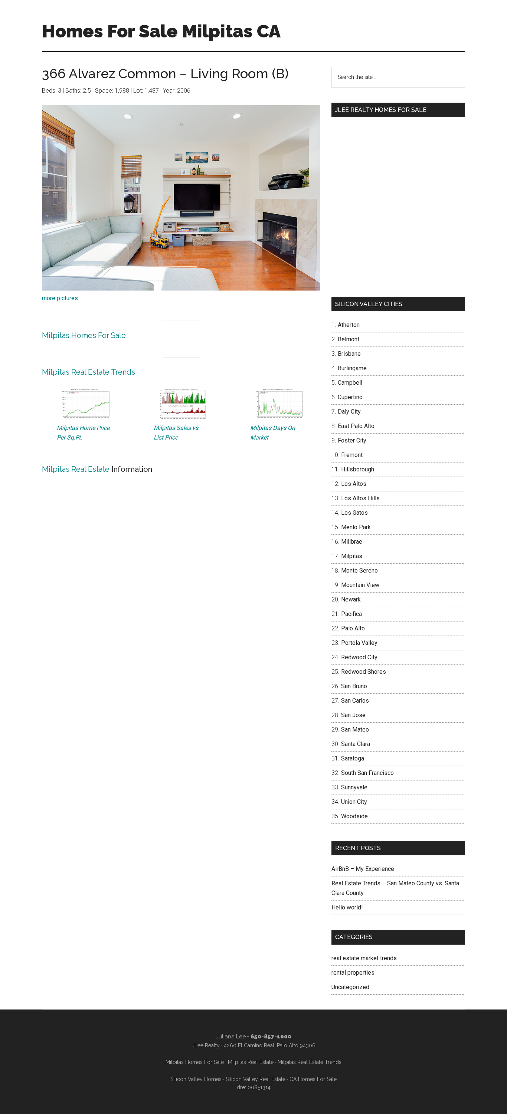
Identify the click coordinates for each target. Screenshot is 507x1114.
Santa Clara (355, 743)
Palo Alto (353, 628)
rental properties (352, 972)
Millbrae (351, 541)
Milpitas (351, 556)
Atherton (349, 324)
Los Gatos (354, 512)
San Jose (353, 715)
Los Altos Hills (360, 498)
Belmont (348, 339)
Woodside (354, 816)
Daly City (349, 411)
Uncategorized (350, 987)
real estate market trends (364, 958)
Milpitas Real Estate (75, 469)
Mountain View (360, 585)
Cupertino (350, 397)
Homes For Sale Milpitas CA (161, 31)
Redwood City (359, 657)
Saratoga (352, 758)
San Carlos (355, 700)
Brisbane (349, 353)
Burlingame (352, 368)
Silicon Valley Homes (196, 1079)
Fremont (352, 454)
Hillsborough (357, 469)
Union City (354, 801)
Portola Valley (359, 642)
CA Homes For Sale (313, 1079)
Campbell (350, 382)
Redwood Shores (363, 671)
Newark (351, 599)
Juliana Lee (231, 1036)
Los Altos (353, 483)
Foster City (352, 440)
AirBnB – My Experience (362, 868)
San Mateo (355, 729)
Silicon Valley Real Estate (255, 1079)
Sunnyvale (354, 787)
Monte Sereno (359, 570)
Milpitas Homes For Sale (84, 335)
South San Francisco (367, 772)
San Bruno (354, 686)
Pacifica (351, 613)
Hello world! (347, 907)
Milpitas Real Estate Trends (88, 372)
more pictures (60, 298)
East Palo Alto (356, 426)
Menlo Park (356, 527)
